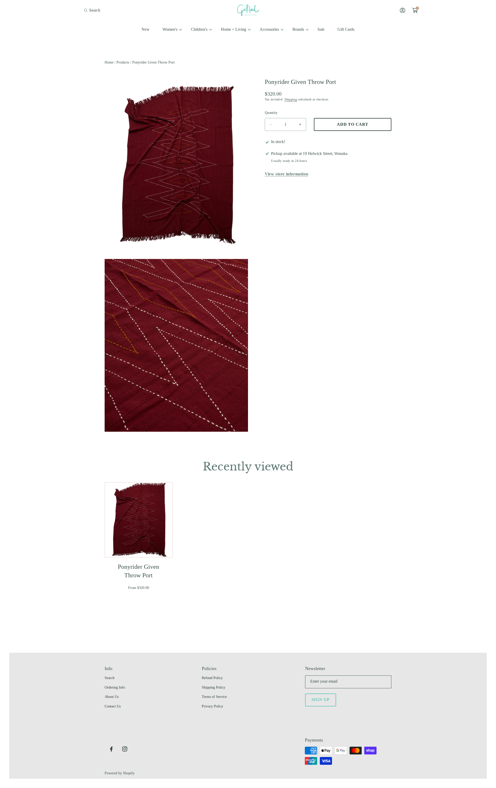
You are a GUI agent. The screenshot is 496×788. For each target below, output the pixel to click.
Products (123, 62)
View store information (286, 174)
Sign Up (321, 699)
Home (109, 62)
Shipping (290, 99)
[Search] (87, 10)
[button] (92, 10)
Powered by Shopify (120, 773)
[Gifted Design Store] (248, 10)
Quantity (271, 113)
